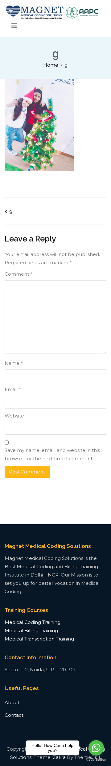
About (12, 702)
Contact (14, 715)
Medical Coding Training (32, 622)
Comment (18, 274)
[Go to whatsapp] (96, 748)
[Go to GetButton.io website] (96, 760)
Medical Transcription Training (39, 639)
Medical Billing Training (31, 630)
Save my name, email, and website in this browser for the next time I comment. (52, 454)
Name (14, 363)
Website (14, 416)
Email (13, 389)
